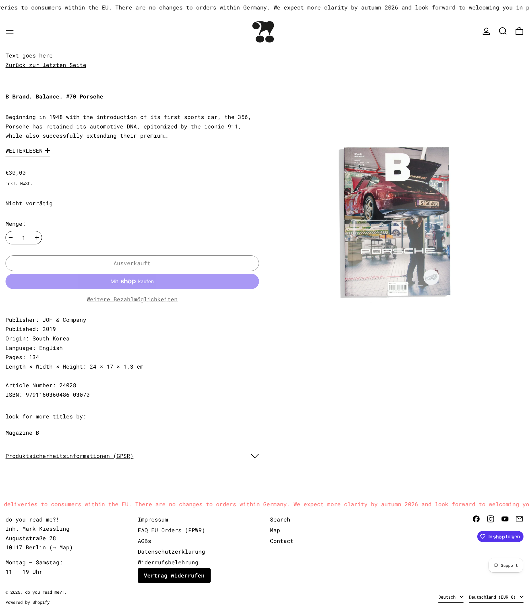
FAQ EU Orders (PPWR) (171, 530)
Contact (282, 540)
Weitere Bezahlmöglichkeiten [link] (132, 299)
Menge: (16, 223)
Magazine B (22, 432)
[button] (503, 31)
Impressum (153, 519)
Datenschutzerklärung (171, 551)
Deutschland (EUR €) (493, 597)
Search (280, 519)
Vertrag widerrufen (174, 575)
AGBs (144, 540)
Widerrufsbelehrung (168, 562)
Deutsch (448, 597)
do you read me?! (44, 592)
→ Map (61, 547)
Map (275, 530)
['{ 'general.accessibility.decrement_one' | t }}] (11, 238)
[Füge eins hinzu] (37, 238)
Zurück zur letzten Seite (46, 65)
